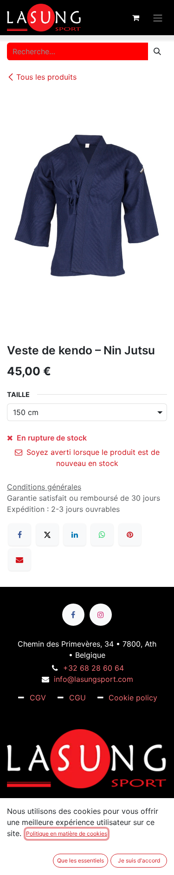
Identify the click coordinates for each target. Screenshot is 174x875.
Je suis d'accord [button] (139, 860)
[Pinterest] (130, 534)
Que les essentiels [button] (80, 860)
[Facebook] (19, 534)
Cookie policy (133, 697)
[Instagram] (101, 615)
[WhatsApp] (102, 534)
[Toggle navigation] (157, 17)
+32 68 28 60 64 (93, 668)
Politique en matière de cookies (66, 833)
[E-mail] (19, 559)
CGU (77, 697)
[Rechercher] (157, 51)
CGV (38, 697)
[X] (47, 534)
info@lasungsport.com (93, 679)
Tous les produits (46, 77)
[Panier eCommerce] (135, 17)
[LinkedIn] (75, 534)
